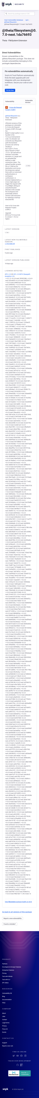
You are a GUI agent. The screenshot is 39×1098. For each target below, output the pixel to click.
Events (4, 1032)
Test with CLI (6, 979)
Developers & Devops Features (11, 967)
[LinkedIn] (25, 1056)
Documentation (7, 999)
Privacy (4, 1026)
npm (26, 20)
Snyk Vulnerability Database (13, 20)
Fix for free (10, 90)
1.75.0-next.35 (10, 244)
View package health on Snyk (18, 902)
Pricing (4, 973)
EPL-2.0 (8, 274)
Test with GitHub (7, 976)
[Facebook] (21, 1056)
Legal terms (5, 1023)
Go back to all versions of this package (17, 912)
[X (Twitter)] (13, 1056)
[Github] (17, 1066)
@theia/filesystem (10, 22)
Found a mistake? (10, 924)
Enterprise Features (8, 970)
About (4, 1013)
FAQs (3, 1003)
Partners (4, 964)
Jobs (3, 1016)
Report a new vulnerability (13, 918)
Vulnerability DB (7, 993)
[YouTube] (17, 1056)
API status (5, 983)
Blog (3, 996)
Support (4, 1043)
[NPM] (21, 1066)
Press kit (5, 1029)
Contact (4, 1019)
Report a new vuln (7, 1046)
